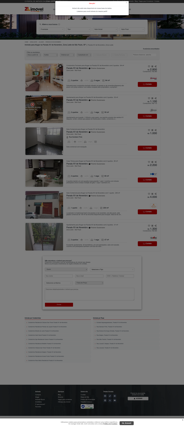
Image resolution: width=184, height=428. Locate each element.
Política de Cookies (110, 424)
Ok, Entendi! (126, 423)
